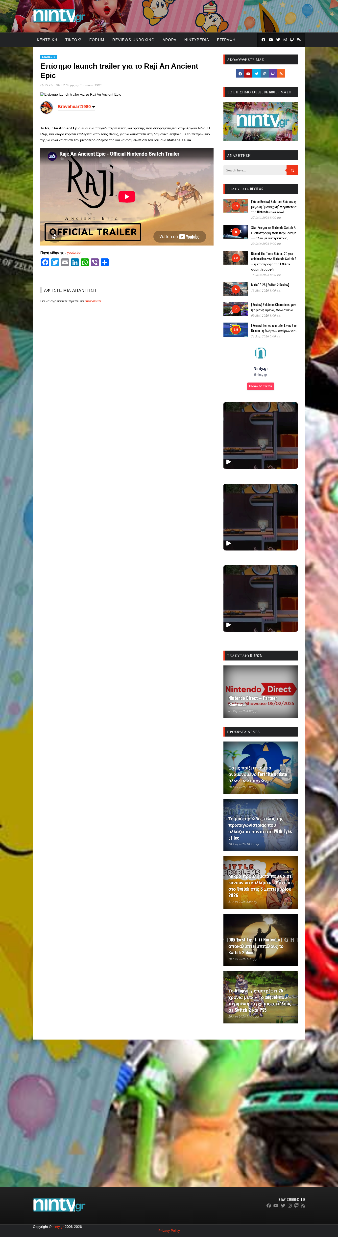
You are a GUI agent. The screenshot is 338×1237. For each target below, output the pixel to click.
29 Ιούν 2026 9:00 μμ (266, 243)
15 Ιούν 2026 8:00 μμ (266, 275)
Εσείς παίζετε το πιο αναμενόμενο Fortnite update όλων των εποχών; (257, 774)
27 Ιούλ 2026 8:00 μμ (266, 217)
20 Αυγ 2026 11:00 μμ (243, 1016)
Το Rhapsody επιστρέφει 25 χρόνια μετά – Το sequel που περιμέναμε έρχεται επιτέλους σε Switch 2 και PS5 (259, 1000)
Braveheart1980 (90, 85)
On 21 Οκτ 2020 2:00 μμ (57, 85)
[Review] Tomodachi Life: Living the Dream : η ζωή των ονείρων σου (274, 328)
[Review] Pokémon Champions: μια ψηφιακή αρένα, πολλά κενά (273, 307)
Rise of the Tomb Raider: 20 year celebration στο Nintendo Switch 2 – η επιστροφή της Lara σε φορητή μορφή (273, 261)
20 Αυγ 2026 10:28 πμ (243, 844)
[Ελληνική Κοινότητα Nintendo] (59, 23)
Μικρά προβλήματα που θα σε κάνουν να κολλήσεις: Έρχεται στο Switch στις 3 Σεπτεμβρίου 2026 (260, 885)
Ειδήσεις (48, 56)
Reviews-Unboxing (133, 40)
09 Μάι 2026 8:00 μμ (266, 315)
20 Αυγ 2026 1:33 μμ (242, 959)
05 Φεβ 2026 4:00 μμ (242, 711)
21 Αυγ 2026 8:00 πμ (242, 901)
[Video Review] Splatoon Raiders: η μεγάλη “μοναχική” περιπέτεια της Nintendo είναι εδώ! (273, 206)
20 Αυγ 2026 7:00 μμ (242, 787)
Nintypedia (196, 40)
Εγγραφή (226, 40)
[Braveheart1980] (46, 112)
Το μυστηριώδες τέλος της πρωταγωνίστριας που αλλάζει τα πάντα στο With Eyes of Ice (260, 828)
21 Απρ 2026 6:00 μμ (266, 336)
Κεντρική (47, 40)
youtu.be (74, 252)
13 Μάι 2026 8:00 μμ (266, 290)
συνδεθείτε (93, 301)
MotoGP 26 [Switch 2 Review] (270, 284)
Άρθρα (169, 40)
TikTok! (73, 40)
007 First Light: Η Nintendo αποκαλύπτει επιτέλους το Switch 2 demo (256, 946)
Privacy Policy (169, 1231)
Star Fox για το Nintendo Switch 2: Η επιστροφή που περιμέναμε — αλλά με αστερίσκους (273, 232)
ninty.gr (58, 1227)
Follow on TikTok (260, 386)
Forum (96, 40)
